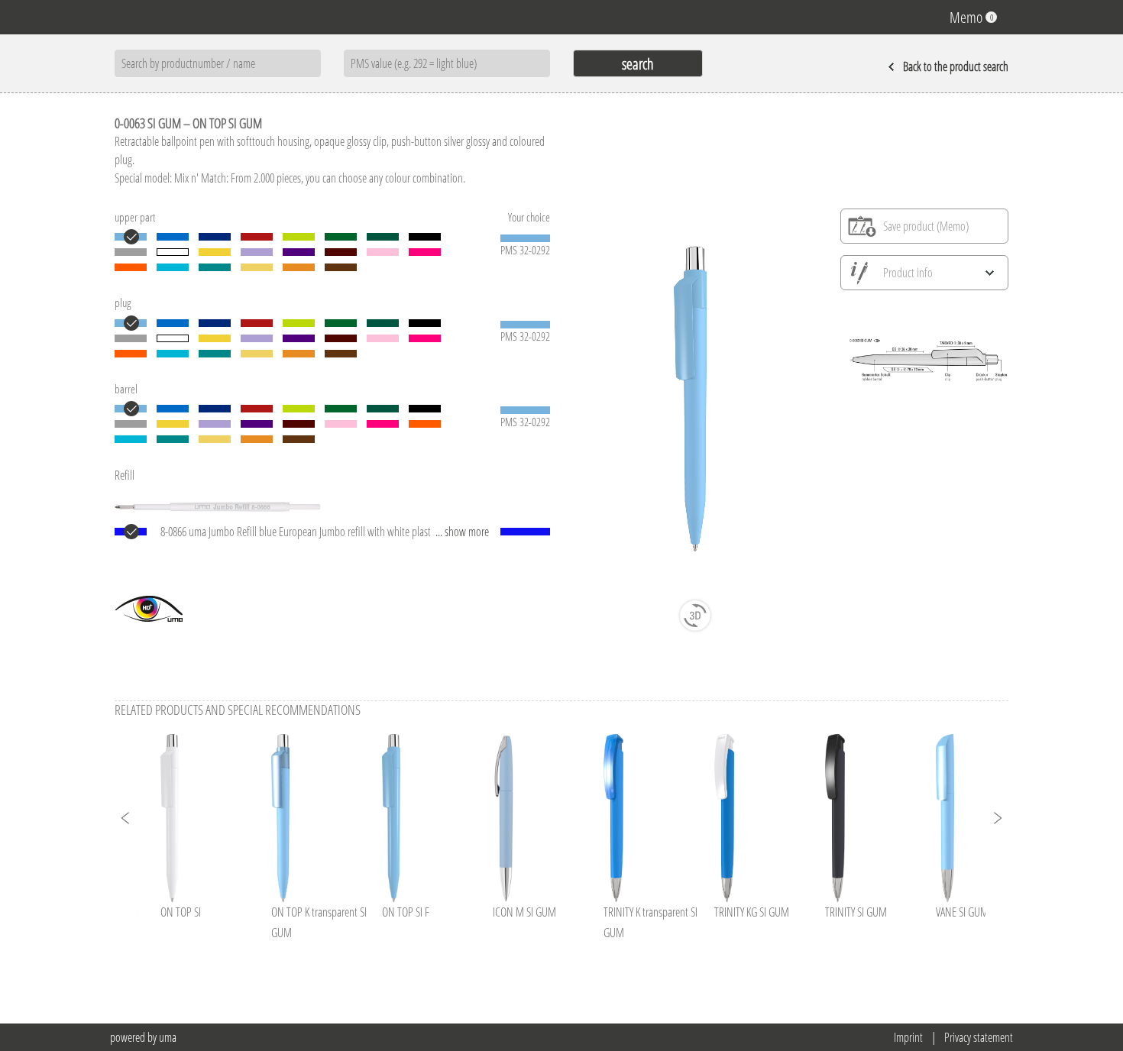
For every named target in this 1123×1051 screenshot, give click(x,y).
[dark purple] (299, 252)
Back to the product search (955, 66)
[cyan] (173, 267)
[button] (126, 818)
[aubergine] (341, 252)
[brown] (341, 267)
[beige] (257, 267)
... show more (462, 531)
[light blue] (131, 237)
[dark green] (383, 237)
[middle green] (341, 237)
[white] (173, 252)
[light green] (299, 237)
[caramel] (299, 267)
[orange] (131, 267)
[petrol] (215, 267)
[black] (425, 237)
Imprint (908, 1037)
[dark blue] (215, 237)
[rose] (383, 252)
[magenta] (425, 252)
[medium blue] (173, 237)
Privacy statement (978, 1037)
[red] (257, 237)
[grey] (131, 252)
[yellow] (215, 252)
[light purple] (257, 252)
